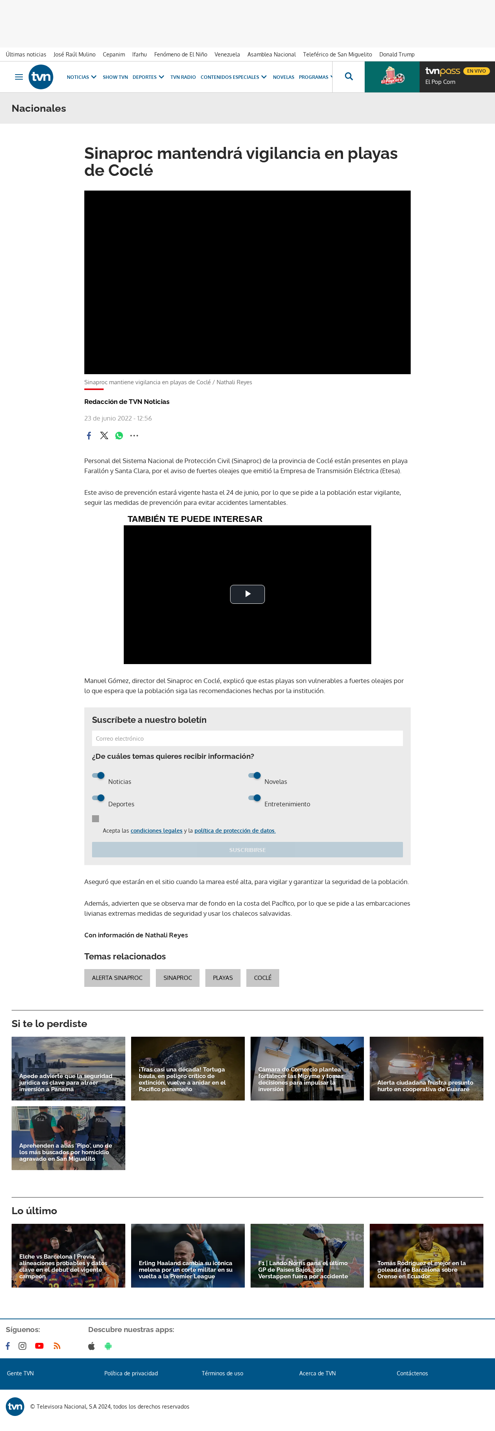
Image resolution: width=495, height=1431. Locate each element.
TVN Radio (183, 77)
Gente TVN (20, 1373)
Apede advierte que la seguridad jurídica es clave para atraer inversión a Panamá (66, 1083)
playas (223, 977)
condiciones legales (157, 830)
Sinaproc (178, 977)
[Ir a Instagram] (24, 1346)
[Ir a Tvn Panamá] (41, 77)
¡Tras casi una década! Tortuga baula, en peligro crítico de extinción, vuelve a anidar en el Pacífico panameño (182, 1079)
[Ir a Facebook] (9, 1346)
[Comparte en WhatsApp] (119, 435)
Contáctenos (412, 1373)
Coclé (262, 977)
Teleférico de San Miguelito (337, 54)
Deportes (145, 77)
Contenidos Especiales (230, 77)
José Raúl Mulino (75, 54)
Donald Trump (397, 54)
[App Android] (110, 1346)
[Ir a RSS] (59, 1346)
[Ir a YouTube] (41, 1346)
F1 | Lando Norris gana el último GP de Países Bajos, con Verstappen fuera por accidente (303, 1270)
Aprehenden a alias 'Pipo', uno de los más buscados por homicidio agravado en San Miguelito (65, 1152)
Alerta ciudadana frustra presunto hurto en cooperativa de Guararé (425, 1086)
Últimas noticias (26, 54)
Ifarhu (139, 54)
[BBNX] (15, 1406)
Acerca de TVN (317, 1373)
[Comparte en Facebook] (89, 435)
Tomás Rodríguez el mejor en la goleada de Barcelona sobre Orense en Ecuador (421, 1270)
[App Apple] (93, 1346)
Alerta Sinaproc (117, 977)
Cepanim (114, 54)
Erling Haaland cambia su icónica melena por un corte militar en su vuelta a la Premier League (185, 1270)
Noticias (78, 77)
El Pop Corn (440, 81)
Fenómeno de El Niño (180, 54)
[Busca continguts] (348, 76)
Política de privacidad (131, 1373)
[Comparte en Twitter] (104, 435)
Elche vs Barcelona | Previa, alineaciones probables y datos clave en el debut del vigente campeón (63, 1267)
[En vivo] (432, 68)
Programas (313, 77)
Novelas (283, 77)
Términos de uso (222, 1373)
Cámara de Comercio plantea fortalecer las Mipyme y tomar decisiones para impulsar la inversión (300, 1079)
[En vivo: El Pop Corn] (392, 76)
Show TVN (115, 77)
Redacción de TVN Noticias (126, 401)
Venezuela (227, 54)
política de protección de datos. (235, 830)
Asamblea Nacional (272, 54)
